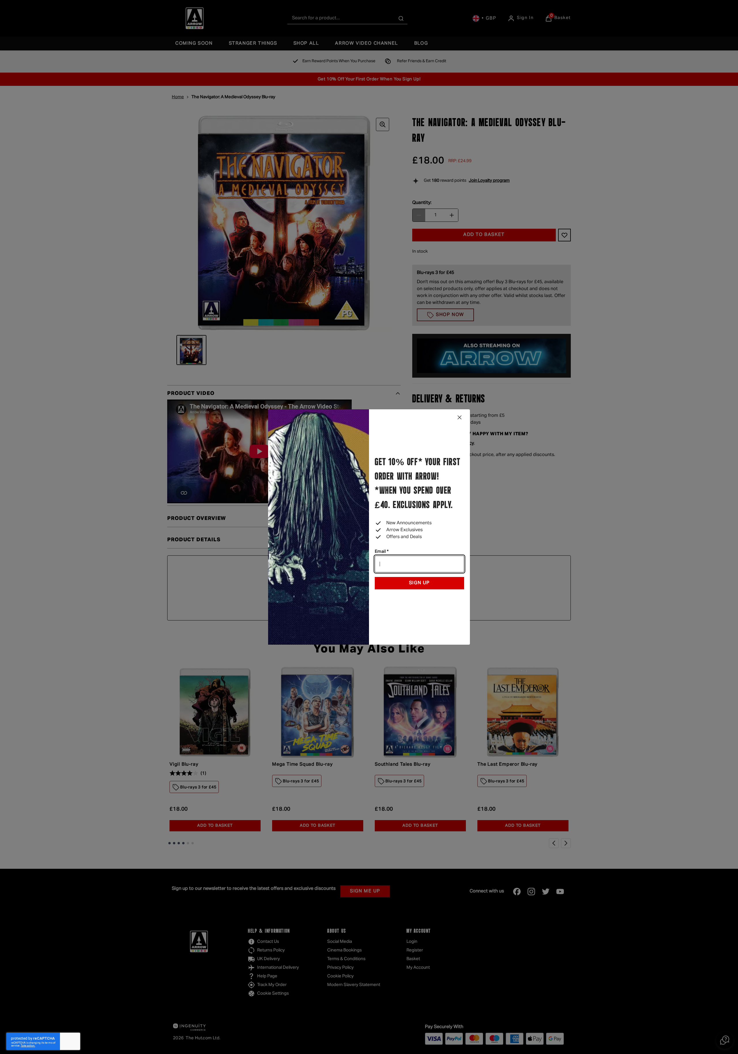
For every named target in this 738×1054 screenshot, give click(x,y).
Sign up (419, 583)
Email (382, 551)
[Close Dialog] (459, 417)
